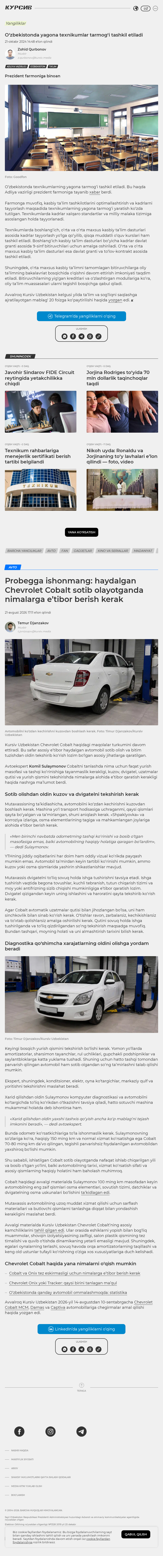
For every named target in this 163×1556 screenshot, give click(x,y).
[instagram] (50, 1431)
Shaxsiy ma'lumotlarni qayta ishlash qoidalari (41, 1477)
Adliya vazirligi (16, 66)
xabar (94, 192)
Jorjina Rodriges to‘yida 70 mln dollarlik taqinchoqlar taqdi (118, 378)
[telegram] (81, 1431)
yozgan (115, 300)
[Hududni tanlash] (136, 8)
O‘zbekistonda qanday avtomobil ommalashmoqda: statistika (68, 1292)
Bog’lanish (18, 1495)
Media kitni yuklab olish (26, 1486)
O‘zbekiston (37, 66)
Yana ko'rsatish (81, 532)
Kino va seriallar (112, 551)
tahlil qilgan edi (49, 1230)
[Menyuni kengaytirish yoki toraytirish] (155, 8)
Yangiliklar (15, 23)
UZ (145, 8)
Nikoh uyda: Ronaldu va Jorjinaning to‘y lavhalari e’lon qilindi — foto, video (122, 456)
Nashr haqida (19, 1450)
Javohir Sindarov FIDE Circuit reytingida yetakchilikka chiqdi (39, 378)
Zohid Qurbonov (32, 49)
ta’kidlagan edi (95, 1192)
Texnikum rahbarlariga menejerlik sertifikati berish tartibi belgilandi (38, 456)
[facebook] (19, 1431)
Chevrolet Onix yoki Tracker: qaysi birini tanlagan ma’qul (63, 1283)
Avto (51, 551)
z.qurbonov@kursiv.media (34, 57)
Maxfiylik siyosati (22, 1459)
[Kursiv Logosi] (18, 7)
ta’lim (52, 66)
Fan (64, 551)
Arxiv (14, 1468)
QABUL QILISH (136, 1534)
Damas (37, 1307)
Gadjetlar (82, 551)
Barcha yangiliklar (24, 551)
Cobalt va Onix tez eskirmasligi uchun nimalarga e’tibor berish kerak (74, 1273)
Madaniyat (143, 551)
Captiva (58, 1307)
